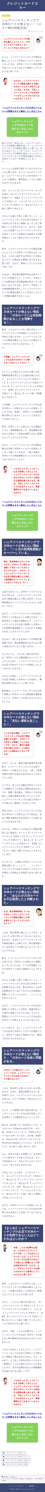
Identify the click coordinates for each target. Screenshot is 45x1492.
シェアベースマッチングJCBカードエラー (16, 1456)
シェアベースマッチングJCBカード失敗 (15, 1464)
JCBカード (6, 15)
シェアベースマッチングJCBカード (14, 1453)
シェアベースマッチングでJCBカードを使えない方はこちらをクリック (22, 126)
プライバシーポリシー (17, 1486)
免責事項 (31, 1486)
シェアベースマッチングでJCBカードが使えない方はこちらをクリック (22, 520)
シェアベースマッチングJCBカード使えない (17, 1460)
